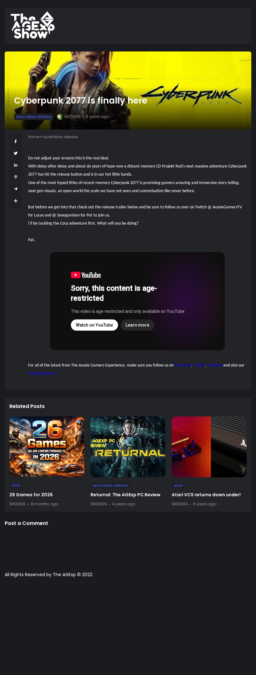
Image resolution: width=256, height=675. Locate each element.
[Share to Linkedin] (15, 165)
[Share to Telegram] (15, 189)
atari (178, 485)
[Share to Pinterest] (15, 177)
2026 (15, 485)
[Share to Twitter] (15, 153)
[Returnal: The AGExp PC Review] (128, 446)
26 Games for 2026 (31, 495)
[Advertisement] (128, 629)
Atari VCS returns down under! (206, 495)
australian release (34, 116)
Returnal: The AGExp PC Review (125, 495)
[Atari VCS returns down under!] (209, 446)
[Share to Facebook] (15, 141)
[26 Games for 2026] (46, 446)
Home (33, 136)
